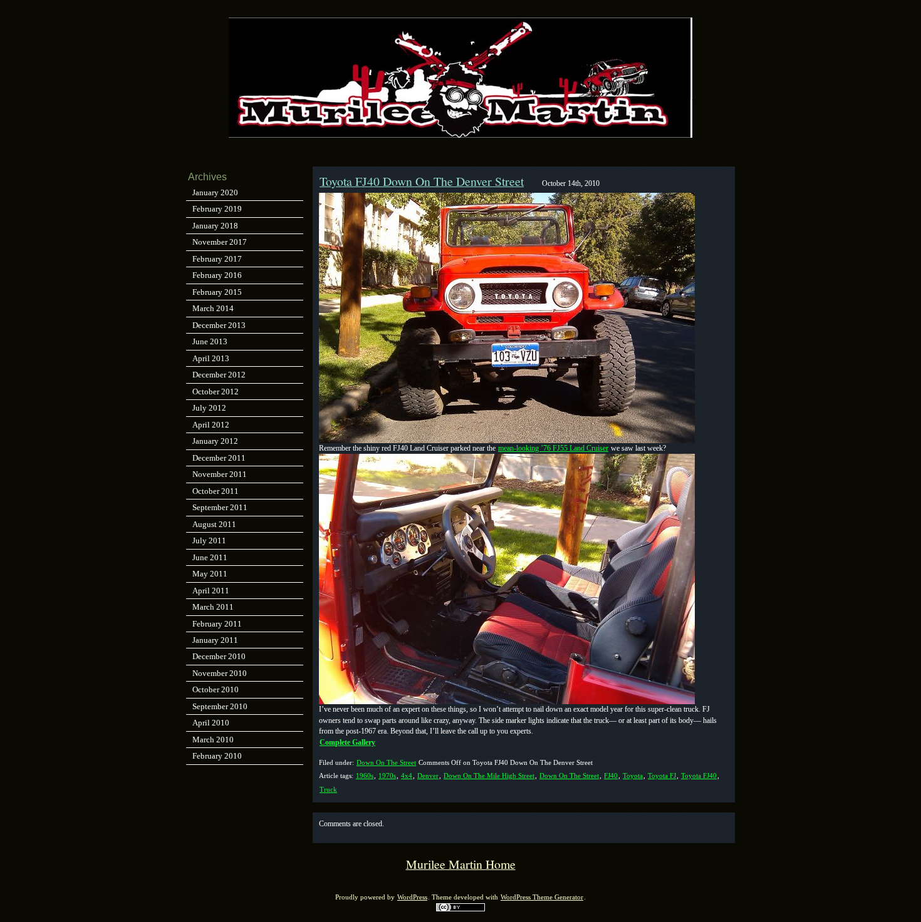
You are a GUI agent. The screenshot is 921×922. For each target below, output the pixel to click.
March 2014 (213, 308)
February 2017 (217, 259)
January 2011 (215, 640)
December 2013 (219, 325)
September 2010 (219, 706)
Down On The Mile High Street (489, 775)
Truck (328, 789)
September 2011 (219, 507)
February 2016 (217, 275)
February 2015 (217, 292)
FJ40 (611, 775)
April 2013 (210, 358)
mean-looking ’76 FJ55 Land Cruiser (553, 448)
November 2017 (219, 242)
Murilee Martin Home (461, 864)
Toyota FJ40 (699, 775)
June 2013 (209, 341)
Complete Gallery (347, 742)
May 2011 (209, 573)
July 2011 (209, 540)
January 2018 (215, 225)
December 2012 (219, 374)
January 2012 (215, 441)
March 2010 (213, 739)
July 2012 (209, 407)
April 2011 (210, 590)
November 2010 (219, 673)
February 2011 (217, 623)
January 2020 (215, 192)
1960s (364, 775)
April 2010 (210, 722)
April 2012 (210, 424)
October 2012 (215, 391)
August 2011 (214, 524)
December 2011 (219, 458)
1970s (387, 775)
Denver (428, 775)
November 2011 (219, 474)
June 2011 (209, 557)
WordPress (412, 897)
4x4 (406, 775)
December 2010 (219, 656)
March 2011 (213, 607)
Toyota (633, 775)
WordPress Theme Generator (542, 897)
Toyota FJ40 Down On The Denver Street (422, 181)
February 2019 (217, 208)
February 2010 (217, 756)
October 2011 (215, 491)
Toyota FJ (662, 775)
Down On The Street (386, 762)
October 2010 (215, 689)
